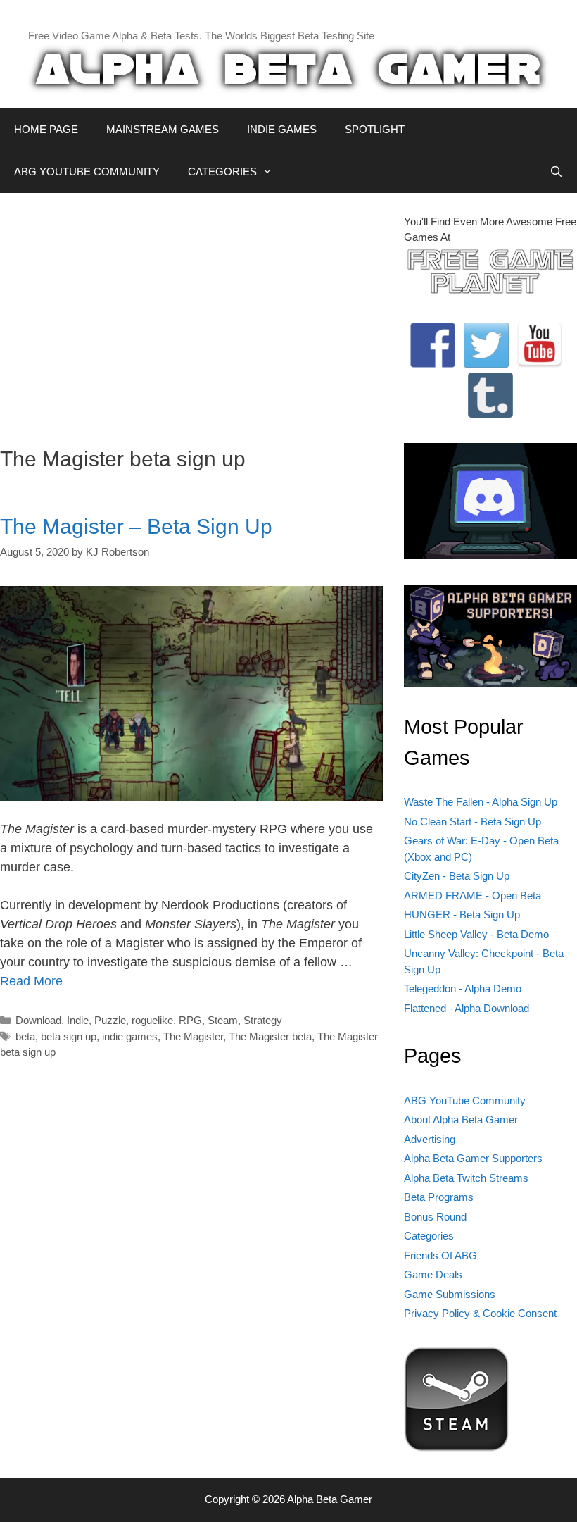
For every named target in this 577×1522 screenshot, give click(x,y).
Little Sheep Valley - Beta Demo (476, 934)
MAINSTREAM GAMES (162, 129)
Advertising (429, 1139)
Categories (429, 1236)
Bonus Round (435, 1217)
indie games (130, 1036)
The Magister (193, 1036)
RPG (190, 1020)
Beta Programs (439, 1197)
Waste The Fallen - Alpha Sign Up (480, 802)
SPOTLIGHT (375, 129)
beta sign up (68, 1036)
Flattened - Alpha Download (466, 1008)
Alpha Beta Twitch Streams (466, 1178)
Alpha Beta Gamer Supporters (473, 1158)
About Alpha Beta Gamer (461, 1119)
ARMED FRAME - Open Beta (472, 896)
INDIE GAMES (282, 129)
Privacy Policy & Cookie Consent (480, 1313)
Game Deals (433, 1274)
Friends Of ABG (440, 1255)
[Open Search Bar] (556, 172)
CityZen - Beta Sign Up (456, 876)
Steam (223, 1020)
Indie (78, 1020)
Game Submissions (449, 1294)
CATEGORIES (222, 171)
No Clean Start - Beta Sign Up (472, 822)
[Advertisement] (191, 312)
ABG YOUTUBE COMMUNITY (87, 171)
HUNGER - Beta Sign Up (462, 915)
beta (25, 1036)
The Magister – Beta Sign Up (136, 526)
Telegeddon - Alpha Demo (462, 988)
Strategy (262, 1020)
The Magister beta (270, 1036)
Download (38, 1020)
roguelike (152, 1020)
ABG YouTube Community (465, 1100)
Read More (31, 981)
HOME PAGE (46, 129)
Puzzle (110, 1020)
